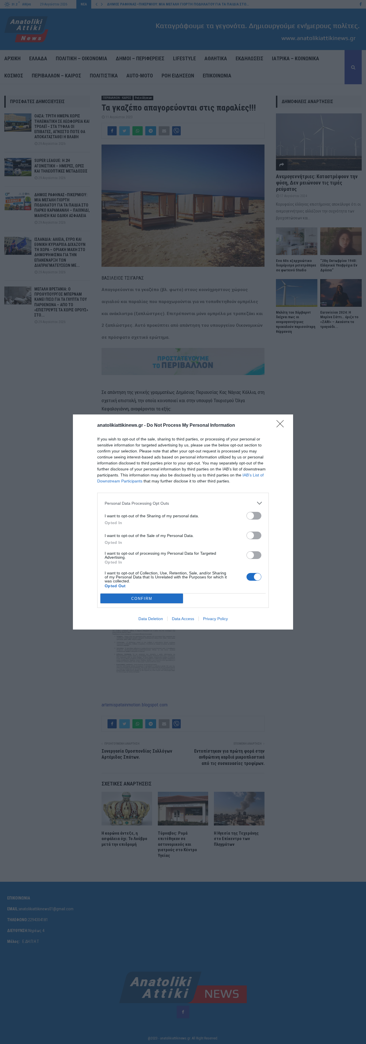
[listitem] (183, 503)
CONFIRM (141, 598)
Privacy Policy (215, 618)
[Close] (282, 425)
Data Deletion (150, 618)
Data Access (183, 618)
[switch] (253, 516)
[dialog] (183, 522)
